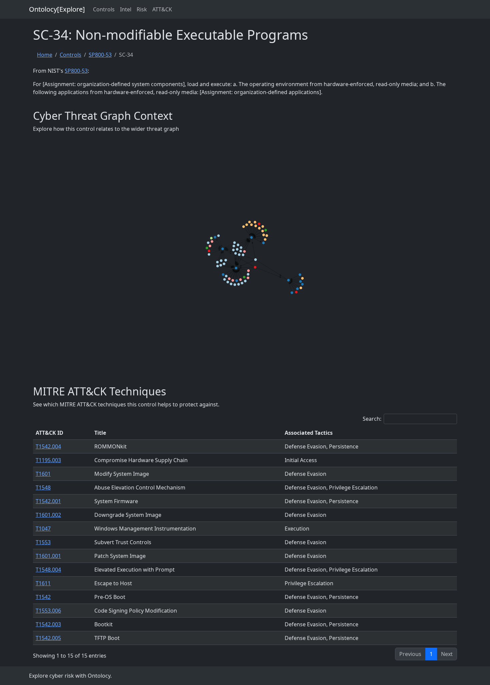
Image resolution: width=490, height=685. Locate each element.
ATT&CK (162, 9)
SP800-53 (100, 54)
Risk (142, 9)
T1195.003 (48, 460)
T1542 (43, 597)
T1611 (43, 583)
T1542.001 (48, 501)
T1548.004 (48, 569)
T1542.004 (48, 446)
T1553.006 (48, 610)
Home (44, 54)
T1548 (43, 487)
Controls (104, 9)
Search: (372, 418)
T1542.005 (48, 638)
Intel (125, 9)
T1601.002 (48, 515)
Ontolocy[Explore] (57, 9)
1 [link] (431, 654)
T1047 (43, 528)
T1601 (43, 473)
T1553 (43, 542)
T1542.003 (48, 624)
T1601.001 (48, 556)
